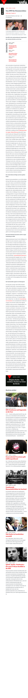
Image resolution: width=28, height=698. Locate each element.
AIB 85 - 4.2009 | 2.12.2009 (10, 8)
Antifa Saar (8, 13)
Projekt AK (13, 13)
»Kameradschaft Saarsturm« (19, 255)
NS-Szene (2, 11)
